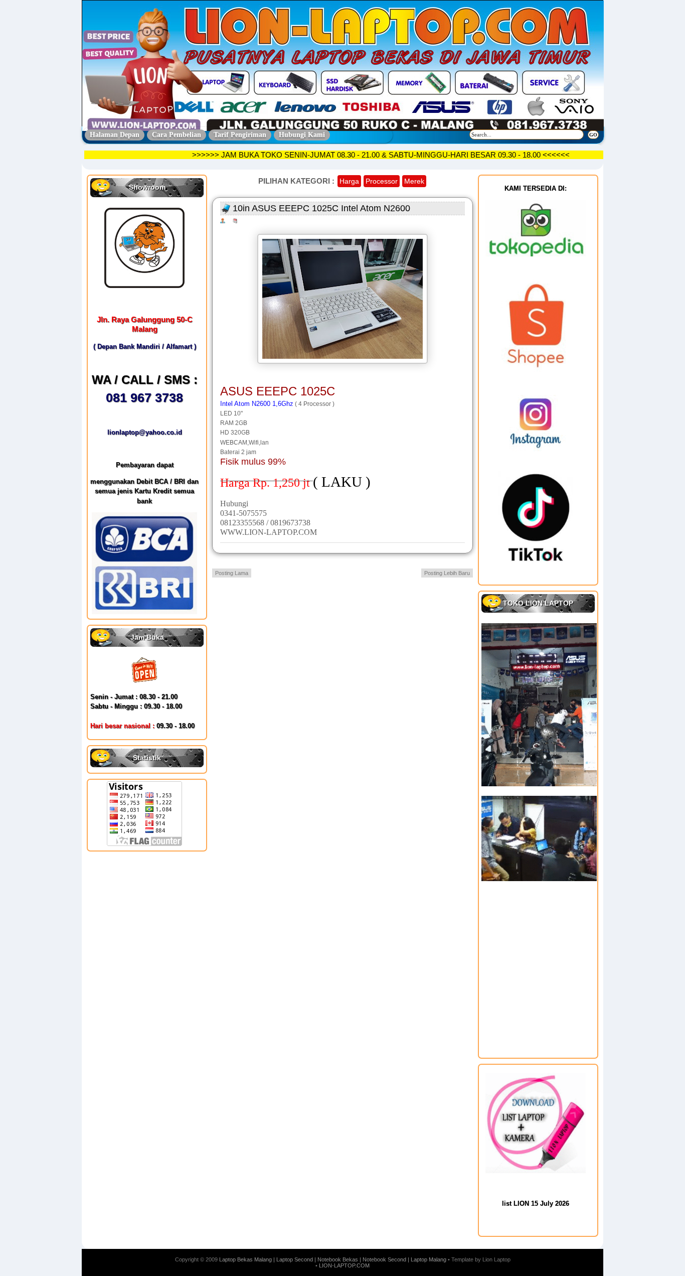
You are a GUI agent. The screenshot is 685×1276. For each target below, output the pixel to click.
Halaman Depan (114, 134)
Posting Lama (231, 573)
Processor (382, 181)
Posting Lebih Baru (447, 573)
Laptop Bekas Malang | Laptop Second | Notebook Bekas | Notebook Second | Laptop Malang (332, 1259)
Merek (414, 181)
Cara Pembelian (176, 134)
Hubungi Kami (302, 134)
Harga (349, 181)
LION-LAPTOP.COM (344, 1265)
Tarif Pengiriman (240, 134)
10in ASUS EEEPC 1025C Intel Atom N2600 (321, 208)
